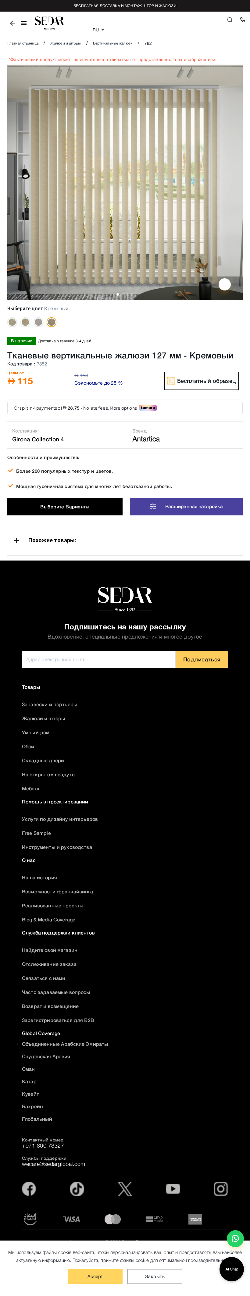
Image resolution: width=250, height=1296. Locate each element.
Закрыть (155, 1276)
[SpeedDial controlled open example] (225, 284)
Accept (95, 1276)
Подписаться (202, 659)
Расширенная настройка (194, 506)
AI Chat (232, 1269)
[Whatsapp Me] (235, 1241)
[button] (125, 541)
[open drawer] (24, 23)
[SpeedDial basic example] (235, 1238)
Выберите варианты (64, 506)
